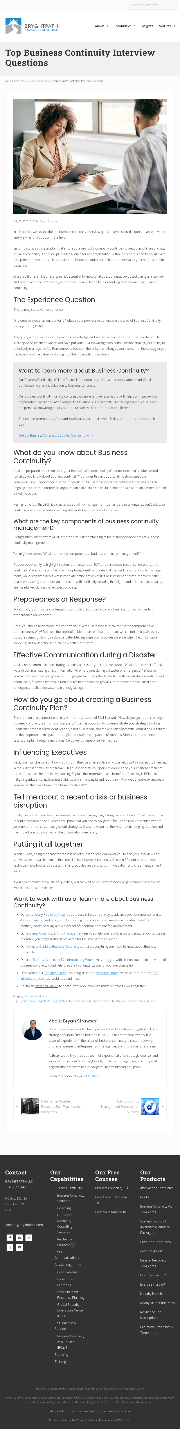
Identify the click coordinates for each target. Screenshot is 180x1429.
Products (164, 26)
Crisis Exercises (67, 1272)
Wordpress (124, 1420)
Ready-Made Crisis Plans (157, 1303)
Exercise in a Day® (152, 1284)
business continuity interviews (109, 1001)
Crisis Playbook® (151, 1251)
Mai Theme (78, 1420)
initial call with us (46, 986)
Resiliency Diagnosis (57, 914)
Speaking (61, 1354)
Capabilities (122, 26)
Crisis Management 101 (111, 1212)
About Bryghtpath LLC (62, 1411)
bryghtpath (44, 1001)
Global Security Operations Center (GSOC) (70, 1310)
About (99, 26)
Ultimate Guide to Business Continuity (52, 946)
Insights (147, 26)
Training (60, 1361)
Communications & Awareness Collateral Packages (155, 1227)
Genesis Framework (101, 1420)
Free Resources (55, 973)
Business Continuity (39, 933)
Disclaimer (83, 1411)
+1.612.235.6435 (16, 1187)
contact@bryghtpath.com (24, 1224)
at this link (91, 1076)
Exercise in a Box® (153, 1275)
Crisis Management (70, 933)
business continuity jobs (141, 1001)
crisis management (36, 920)
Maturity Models (151, 1293)
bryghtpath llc (60, 1001)
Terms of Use (123, 1411)
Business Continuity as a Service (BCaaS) (70, 1342)
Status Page (107, 1411)
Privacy (95, 1411)
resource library (107, 973)
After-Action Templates (156, 1188)
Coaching (64, 1208)
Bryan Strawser (27, 1001)
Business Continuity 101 (111, 1188)
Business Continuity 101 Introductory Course (64, 959)
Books (144, 1197)
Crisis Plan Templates (155, 1242)
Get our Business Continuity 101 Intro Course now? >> (56, 435)
